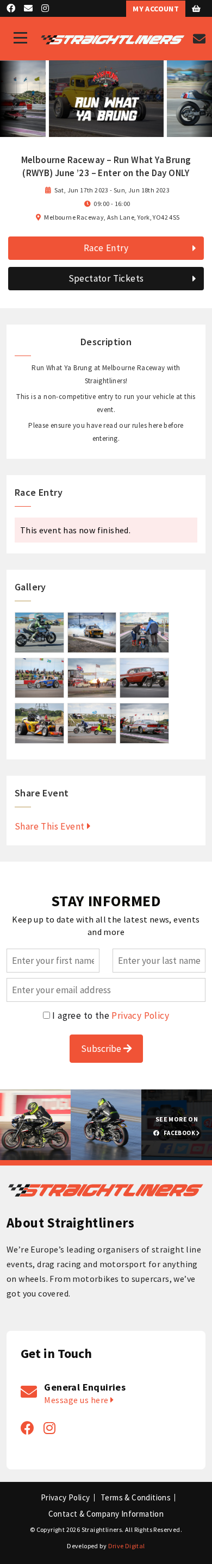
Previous (10, 98)
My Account (156, 9)
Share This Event (51, 826)
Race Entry (106, 248)
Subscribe (102, 1049)
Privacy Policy (140, 1015)
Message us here (77, 1400)
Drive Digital (126, 1546)
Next (201, 98)
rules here (147, 425)
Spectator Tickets (106, 278)
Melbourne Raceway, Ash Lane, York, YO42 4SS (111, 217)
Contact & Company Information (106, 1514)
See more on (176, 1126)
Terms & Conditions (136, 1497)
